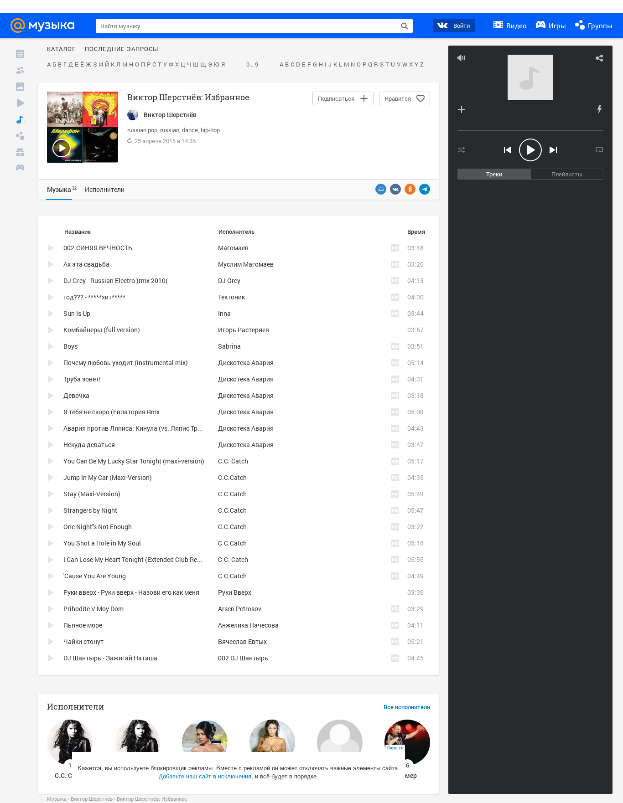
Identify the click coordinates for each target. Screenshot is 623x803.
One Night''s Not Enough (97, 526)
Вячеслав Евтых (242, 641)
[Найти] (404, 26)
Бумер (407, 775)
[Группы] (20, 136)
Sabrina (229, 346)
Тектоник (231, 297)
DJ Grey (229, 280)
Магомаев (233, 247)
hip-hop (210, 130)
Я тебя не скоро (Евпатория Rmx (111, 411)
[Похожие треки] (599, 109)
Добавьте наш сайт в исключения (205, 776)
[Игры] (20, 168)
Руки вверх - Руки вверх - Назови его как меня (131, 592)
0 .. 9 (252, 64)
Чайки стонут (83, 641)
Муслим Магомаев (246, 264)
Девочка (76, 395)
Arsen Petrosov (239, 608)
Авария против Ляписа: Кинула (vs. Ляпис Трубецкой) (143, 428)
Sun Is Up (76, 313)
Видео (515, 25)
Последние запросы (121, 49)
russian (169, 130)
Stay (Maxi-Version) (91, 493)
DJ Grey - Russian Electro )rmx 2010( (115, 280)
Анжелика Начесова (248, 625)
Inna (224, 313)
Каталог (61, 49)
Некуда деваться (89, 444)
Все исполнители (407, 707)
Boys (70, 346)
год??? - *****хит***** (94, 297)
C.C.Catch (232, 477)
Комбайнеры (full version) (101, 329)
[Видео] (20, 103)
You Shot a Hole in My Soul (102, 543)
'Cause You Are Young (94, 575)
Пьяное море (82, 625)
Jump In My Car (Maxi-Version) (107, 477)
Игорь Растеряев (243, 329)
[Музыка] (20, 119)
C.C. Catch (233, 461)
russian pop (142, 130)
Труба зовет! (82, 379)
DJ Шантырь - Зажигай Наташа (110, 658)
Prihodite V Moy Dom (93, 608)
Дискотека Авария (246, 362)
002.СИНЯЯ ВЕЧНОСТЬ (97, 247)
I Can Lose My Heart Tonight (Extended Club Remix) (136, 559)
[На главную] (45, 25)
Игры (556, 25)
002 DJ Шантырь (243, 658)
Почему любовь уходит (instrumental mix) (125, 362)
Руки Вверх (234, 592)
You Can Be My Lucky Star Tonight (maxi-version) (133, 461)
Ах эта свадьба (86, 264)
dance (190, 130)
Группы (599, 25)
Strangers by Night (90, 510)
